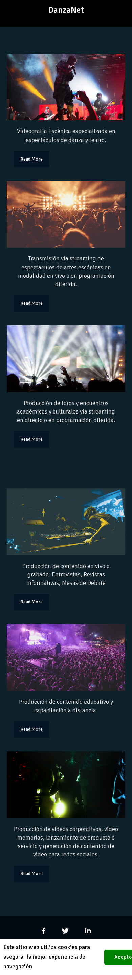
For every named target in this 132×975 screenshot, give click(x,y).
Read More (31, 159)
